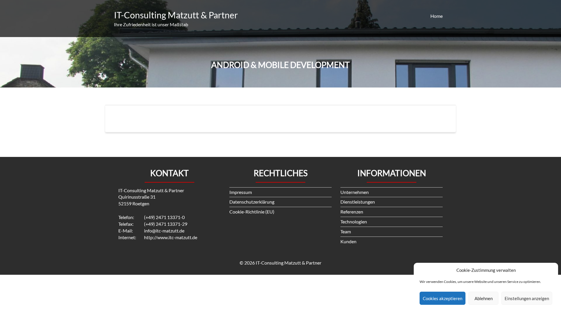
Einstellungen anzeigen (527, 298)
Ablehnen (484, 298)
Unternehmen (354, 192)
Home (436, 16)
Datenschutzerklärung (251, 201)
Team (345, 231)
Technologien (353, 221)
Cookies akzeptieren (442, 298)
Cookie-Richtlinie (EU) (251, 211)
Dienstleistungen (357, 201)
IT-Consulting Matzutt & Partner (176, 15)
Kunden (348, 241)
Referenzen (351, 211)
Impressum (240, 192)
